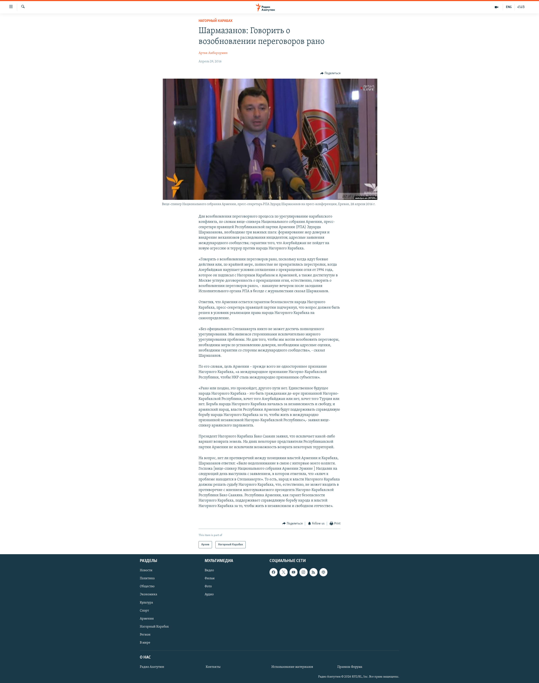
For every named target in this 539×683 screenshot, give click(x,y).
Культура (146, 602)
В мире (145, 642)
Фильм (210, 578)
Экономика (148, 594)
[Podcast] (323, 572)
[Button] (330, 73)
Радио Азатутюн (152, 667)
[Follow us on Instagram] (303, 572)
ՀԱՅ (521, 7)
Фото (208, 586)
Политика (147, 578)
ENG (509, 7)
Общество (147, 586)
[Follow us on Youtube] (294, 572)
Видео (209, 570)
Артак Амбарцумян (213, 53)
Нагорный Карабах (215, 21)
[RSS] (314, 572)
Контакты (213, 667)
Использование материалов (292, 667)
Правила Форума (349, 667)
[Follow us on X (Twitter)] (283, 572)
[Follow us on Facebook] (274, 572)
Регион (145, 634)
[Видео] (496, 7)
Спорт (144, 610)
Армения (147, 618)
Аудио (209, 594)
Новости (146, 570)
